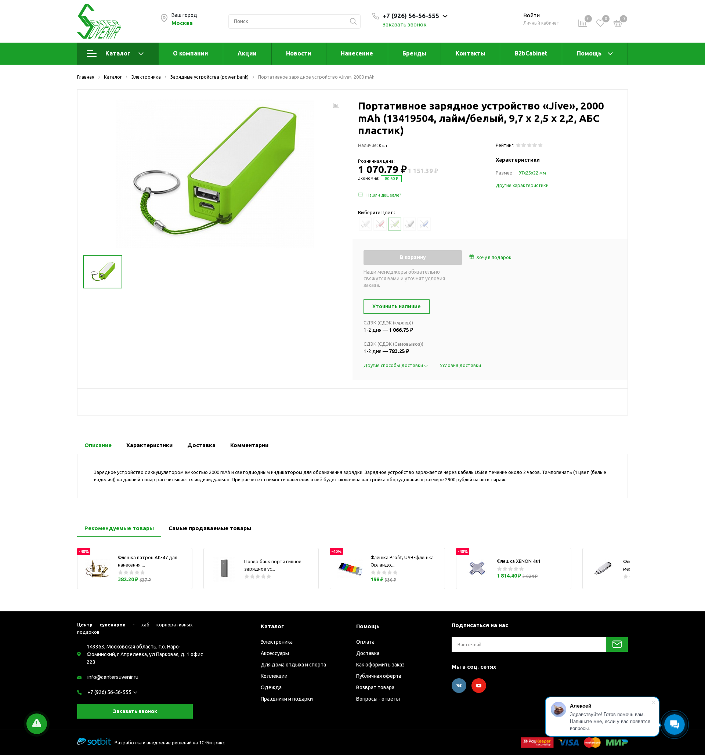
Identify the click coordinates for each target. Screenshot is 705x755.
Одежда (271, 687)
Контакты (470, 53)
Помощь (589, 53)
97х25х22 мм (532, 172)
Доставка (367, 653)
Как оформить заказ (380, 665)
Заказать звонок (405, 24)
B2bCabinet (531, 53)
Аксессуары (275, 653)
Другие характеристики (522, 185)
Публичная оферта (378, 676)
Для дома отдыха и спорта (293, 665)
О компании (190, 53)
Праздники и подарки (287, 699)
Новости (298, 53)
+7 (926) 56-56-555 (109, 692)
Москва (182, 23)
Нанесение (357, 53)
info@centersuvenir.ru (112, 677)
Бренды (414, 53)
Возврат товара (375, 687)
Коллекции (274, 676)
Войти (531, 15)
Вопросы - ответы (378, 699)
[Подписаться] (617, 644)
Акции (247, 53)
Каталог (117, 53)
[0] (618, 24)
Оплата (365, 642)
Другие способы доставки (394, 365)
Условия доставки (460, 365)
